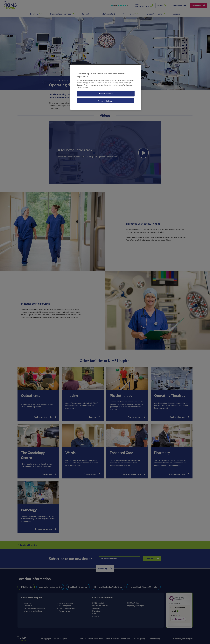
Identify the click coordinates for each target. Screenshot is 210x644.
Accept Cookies (106, 94)
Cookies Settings (105, 101)
